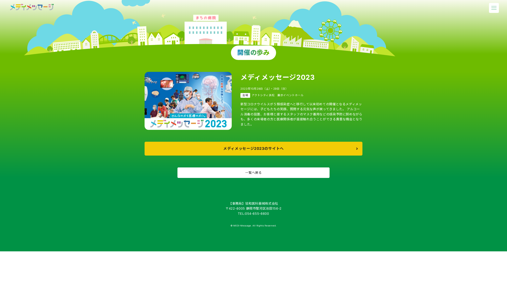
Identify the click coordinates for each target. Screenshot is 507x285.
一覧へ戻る (253, 173)
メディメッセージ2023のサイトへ (253, 148)
